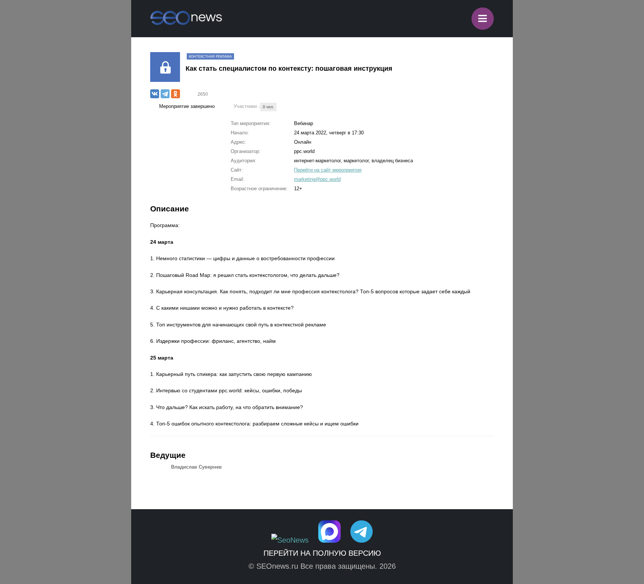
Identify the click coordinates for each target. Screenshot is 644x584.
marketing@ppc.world (317, 179)
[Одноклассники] (175, 93)
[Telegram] (165, 93)
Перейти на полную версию (322, 553)
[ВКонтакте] (154, 93)
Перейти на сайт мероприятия (328, 170)
